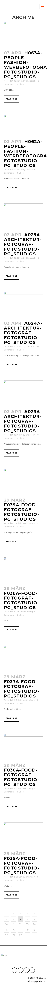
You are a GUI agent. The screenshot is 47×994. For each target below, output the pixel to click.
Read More (11, 99)
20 (6, 935)
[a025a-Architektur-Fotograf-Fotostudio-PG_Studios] (23, 216)
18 (27, 929)
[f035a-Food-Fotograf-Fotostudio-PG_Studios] (23, 835)
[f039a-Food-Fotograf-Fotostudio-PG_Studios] (23, 482)
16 (14, 929)
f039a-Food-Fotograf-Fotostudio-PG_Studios (21, 512)
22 (20, 935)
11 (13, 924)
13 (27, 924)
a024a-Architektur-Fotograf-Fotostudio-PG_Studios (23, 333)
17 (20, 929)
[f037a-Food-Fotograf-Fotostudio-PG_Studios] (23, 658)
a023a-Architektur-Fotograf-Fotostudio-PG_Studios (23, 421)
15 (7, 929)
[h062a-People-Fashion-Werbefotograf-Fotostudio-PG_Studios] (23, 125)
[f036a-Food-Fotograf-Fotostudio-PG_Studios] (23, 747)
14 (34, 924)
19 (34, 929)
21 (14, 935)
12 (20, 924)
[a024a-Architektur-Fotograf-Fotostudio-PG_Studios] (23, 305)
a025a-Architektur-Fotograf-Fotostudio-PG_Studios (23, 244)
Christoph (31, 81)
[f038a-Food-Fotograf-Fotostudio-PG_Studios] (23, 570)
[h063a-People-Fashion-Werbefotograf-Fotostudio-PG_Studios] (23, 34)
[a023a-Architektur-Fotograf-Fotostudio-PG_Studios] (23, 393)
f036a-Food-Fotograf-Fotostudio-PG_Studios (21, 777)
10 (6, 924)
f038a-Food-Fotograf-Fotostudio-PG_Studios (21, 600)
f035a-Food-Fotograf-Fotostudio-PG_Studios (21, 865)
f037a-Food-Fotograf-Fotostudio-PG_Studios (21, 689)
